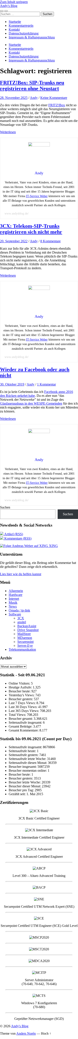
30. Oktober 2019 (12, 384)
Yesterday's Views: (22, 695)
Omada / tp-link (19, 610)
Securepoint (25, 641)
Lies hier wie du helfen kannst (20, 574)
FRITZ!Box (56, 105)
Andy (34, 98)
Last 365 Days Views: (24, 711)
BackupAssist (26, 626)
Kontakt (14, 29)
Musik (13, 602)
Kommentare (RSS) (17, 538)
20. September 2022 (14, 241)
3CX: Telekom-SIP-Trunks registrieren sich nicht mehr (31, 229)
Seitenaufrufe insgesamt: (26, 722)
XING (53, 546)
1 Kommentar (46, 384)
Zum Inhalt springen (14, 2)
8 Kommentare (50, 241)
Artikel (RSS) (13, 534)
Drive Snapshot (28, 630)
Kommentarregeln (21, 25)
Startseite (15, 21)
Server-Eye (25, 645)
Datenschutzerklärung (24, 33)
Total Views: (18, 714)
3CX (20, 618)
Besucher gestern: (21, 699)
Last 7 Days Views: (22, 703)
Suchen (5, 507)
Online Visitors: (20, 683)
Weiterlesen (8, 132)
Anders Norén (26, 1033)
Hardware (15, 595)
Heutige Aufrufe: (21, 687)
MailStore (24, 634)
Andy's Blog (8, 6)
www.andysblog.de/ (17, 213)
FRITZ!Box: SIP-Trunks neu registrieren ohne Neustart (32, 85)
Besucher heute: (20, 691)
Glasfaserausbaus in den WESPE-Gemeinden (31, 403)
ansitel (21, 622)
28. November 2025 (14, 98)
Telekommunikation (22, 649)
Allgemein (16, 591)
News (13, 606)
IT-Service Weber (37, 196)
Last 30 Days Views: (23, 707)
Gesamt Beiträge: (21, 726)
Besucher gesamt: (21, 718)
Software (15, 614)
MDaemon (24, 638)
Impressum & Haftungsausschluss (32, 37)
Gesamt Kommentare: (24, 730)
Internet (14, 598)
